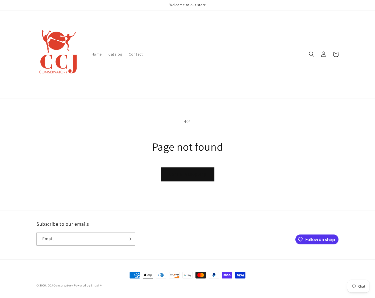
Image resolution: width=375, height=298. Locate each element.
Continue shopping (187, 174)
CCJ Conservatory (60, 285)
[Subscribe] (129, 239)
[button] (312, 54)
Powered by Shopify (88, 285)
